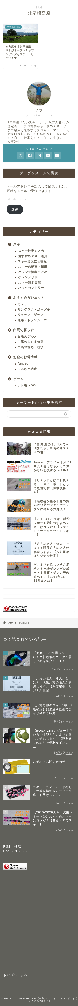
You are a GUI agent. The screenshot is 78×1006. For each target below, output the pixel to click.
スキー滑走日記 (29, 282)
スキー (18, 244)
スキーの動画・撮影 (32, 266)
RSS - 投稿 (12, 846)
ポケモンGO (27, 385)
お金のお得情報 (25, 357)
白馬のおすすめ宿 (31, 341)
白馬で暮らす (23, 330)
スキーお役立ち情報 (32, 261)
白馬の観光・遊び (31, 347)
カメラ (22, 304)
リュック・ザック (31, 314)
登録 (14, 209)
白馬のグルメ (27, 336)
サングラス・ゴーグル (34, 309)
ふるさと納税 (27, 369)
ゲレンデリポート (31, 277)
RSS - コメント (15, 851)
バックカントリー (31, 287)
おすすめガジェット (28, 297)
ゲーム (18, 379)
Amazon (24, 363)
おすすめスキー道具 (32, 256)
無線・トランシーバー (34, 320)
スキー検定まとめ (31, 250)
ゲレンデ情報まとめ (32, 272)
